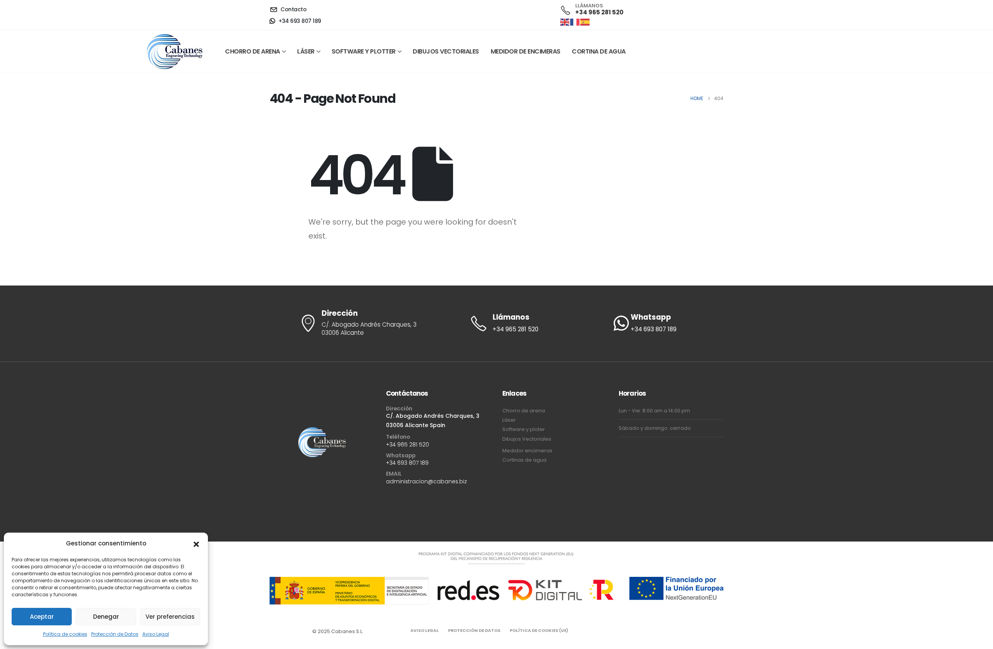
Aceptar (42, 617)
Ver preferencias (170, 617)
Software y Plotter (364, 51)
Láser (306, 51)
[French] (575, 22)
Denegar (106, 617)
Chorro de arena (252, 51)
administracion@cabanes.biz (426, 481)
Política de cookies (65, 634)
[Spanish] (585, 22)
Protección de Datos (114, 634)
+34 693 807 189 (407, 463)
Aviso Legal (155, 634)
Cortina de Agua (599, 51)
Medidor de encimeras (526, 51)
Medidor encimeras (527, 450)
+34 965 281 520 (407, 444)
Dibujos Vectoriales (446, 51)
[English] (565, 22)
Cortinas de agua (524, 460)
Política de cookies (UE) (539, 630)
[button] (196, 543)
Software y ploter (523, 429)
